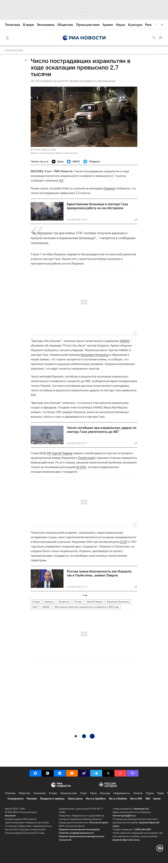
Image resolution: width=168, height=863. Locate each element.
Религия (137, 793)
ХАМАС (125, 341)
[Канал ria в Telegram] (96, 773)
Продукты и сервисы (52, 798)
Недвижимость (121, 793)
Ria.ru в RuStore (118, 798)
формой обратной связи (126, 839)
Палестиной (86, 457)
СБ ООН (81, 467)
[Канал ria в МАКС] (35, 773)
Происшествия (68, 793)
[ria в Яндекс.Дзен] (47, 773)
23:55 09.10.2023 (14, 50)
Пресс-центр (75, 798)
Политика (10, 793)
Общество (24, 793)
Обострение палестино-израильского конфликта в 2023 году (86, 607)
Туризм (150, 793)
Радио (160, 793)
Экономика (39, 793)
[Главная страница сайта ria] (84, 38)
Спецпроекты (15, 798)
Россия (78, 601)
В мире (36, 601)
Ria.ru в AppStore (96, 798)
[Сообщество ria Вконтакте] (60, 773)
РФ (49, 453)
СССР (123, 541)
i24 (61, 180)
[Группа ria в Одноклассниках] (72, 773)
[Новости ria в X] (108, 773)
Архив (156, 798)
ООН (34, 607)
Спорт (83, 793)
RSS (148, 798)
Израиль (49, 601)
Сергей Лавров (62, 453)
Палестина (64, 601)
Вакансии (10, 815)
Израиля (110, 188)
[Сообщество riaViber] (132, 773)
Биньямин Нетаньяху (95, 354)
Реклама (32, 798)
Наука (93, 793)
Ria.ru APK (136, 798)
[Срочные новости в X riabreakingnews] (120, 773)
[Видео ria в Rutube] (84, 773)
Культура (105, 793)
